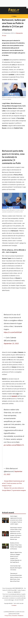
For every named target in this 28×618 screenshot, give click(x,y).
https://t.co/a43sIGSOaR (13, 332)
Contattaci (14, 605)
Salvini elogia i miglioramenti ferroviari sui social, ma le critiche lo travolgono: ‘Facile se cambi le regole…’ (16, 520)
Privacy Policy (8, 615)
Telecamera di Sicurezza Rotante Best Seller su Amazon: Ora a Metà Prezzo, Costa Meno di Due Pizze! (16, 577)
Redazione (20, 615)
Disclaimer (14, 615)
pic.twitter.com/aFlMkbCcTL (14, 445)
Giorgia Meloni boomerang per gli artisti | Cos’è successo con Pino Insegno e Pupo (13, 483)
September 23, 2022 (11, 343)
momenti (14, 396)
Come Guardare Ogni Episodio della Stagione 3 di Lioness (16, 567)
